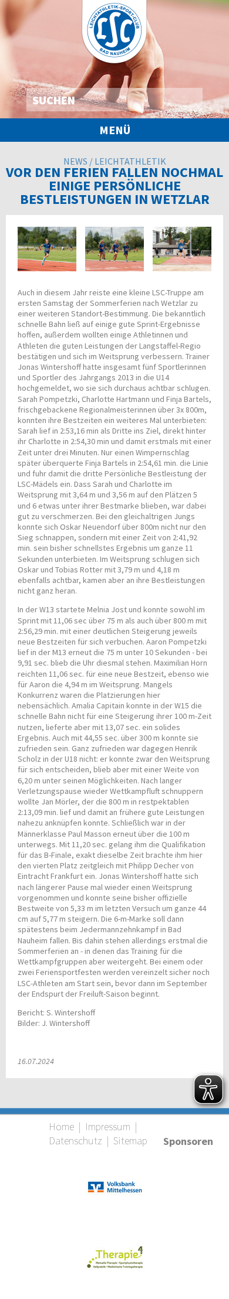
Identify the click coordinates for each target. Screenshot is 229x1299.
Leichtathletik (130, 161)
